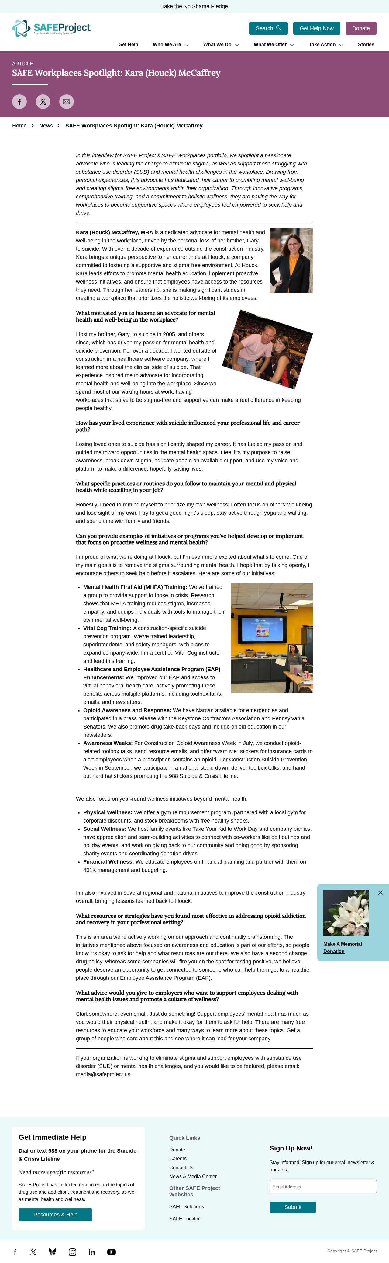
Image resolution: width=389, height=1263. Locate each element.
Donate (361, 28)
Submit (292, 1207)
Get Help (128, 44)
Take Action (322, 44)
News (46, 126)
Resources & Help (55, 1215)
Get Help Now (317, 28)
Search (264, 28)
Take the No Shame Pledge (194, 6)
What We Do (217, 44)
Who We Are (167, 44)
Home (19, 126)
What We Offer (270, 44)
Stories (366, 44)
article (22, 63)
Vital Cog (186, 653)
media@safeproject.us (103, 1074)
